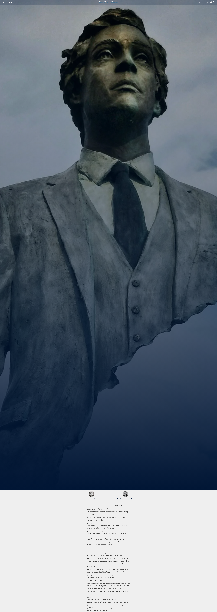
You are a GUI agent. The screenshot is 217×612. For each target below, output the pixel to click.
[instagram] (213, 2)
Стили (201, 2)
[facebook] (211, 2)
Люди (3, 2)
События (9, 2)
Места (206, 2)
